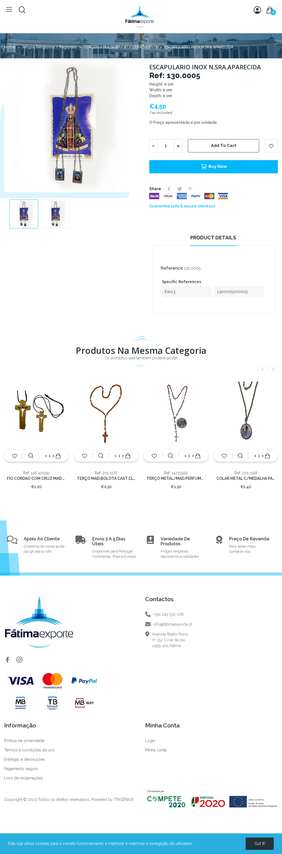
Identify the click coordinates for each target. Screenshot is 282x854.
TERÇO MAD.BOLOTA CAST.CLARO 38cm (106, 478)
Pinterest (190, 189)
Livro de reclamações (23, 778)
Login (150, 740)
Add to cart (223, 145)
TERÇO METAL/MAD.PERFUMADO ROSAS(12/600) (176, 478)
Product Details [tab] (213, 237)
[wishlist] (15, 456)
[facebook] (7, 660)
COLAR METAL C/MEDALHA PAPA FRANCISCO (245, 478)
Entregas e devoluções (24, 759)
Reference (172, 268)
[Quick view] (30, 456)
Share (169, 189)
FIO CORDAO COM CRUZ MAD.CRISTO (36, 478)
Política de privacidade (24, 740)
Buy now (217, 166)
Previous (17, 126)
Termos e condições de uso (29, 750)
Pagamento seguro (21, 769)
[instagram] (19, 660)
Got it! (259, 843)
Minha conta (156, 750)
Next (125, 126)
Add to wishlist (271, 145)
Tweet (179, 189)
